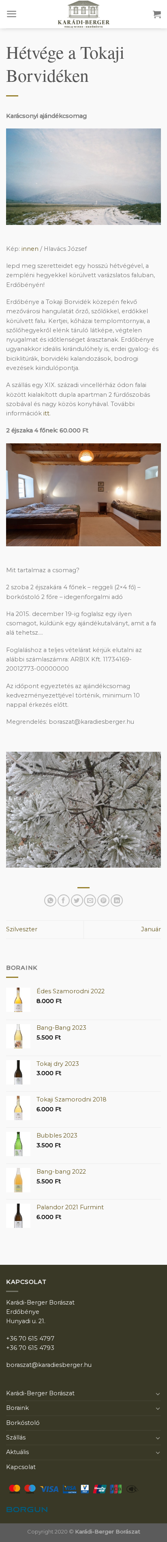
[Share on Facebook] (64, 900)
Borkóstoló (23, 1423)
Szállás (16, 1437)
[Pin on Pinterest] (103, 900)
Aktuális (17, 1452)
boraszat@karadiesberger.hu (49, 1365)
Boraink (17, 1408)
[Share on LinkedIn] (117, 900)
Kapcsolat (21, 1467)
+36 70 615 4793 (30, 1348)
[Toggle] (158, 1393)
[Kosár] (157, 14)
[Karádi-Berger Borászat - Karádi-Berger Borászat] (83, 14)
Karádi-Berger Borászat (40, 1393)
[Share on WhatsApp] (50, 900)
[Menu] (11, 14)
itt (46, 413)
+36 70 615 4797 (30, 1338)
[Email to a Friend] (90, 900)
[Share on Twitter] (77, 900)
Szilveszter (21, 929)
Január (151, 929)
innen (30, 248)
